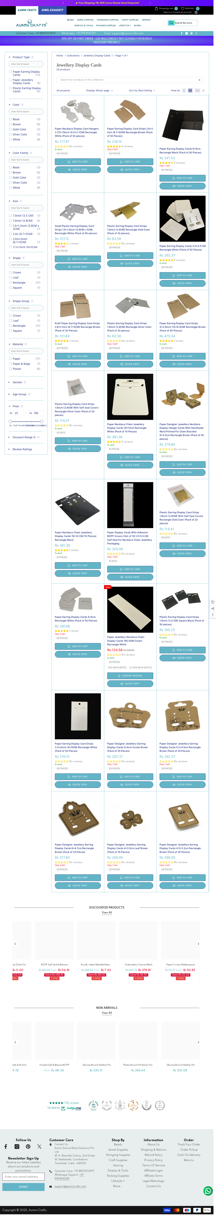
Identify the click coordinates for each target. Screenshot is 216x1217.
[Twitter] (118, 626)
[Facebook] (98, 626)
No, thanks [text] (110, 634)
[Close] (134, 571)
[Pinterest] (111, 626)
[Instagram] (104, 626)
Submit (108, 613)
